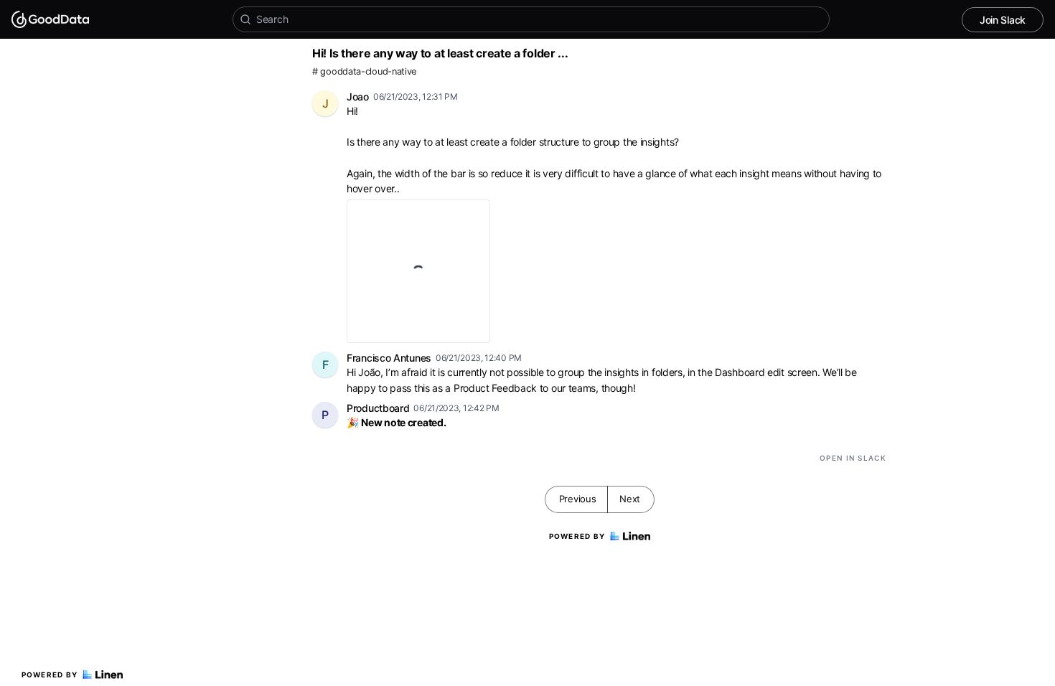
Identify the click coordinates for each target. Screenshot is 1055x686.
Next (629, 498)
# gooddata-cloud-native (364, 71)
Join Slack (1003, 20)
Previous (577, 498)
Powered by (50, 674)
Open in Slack (853, 458)
